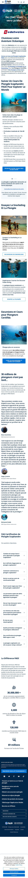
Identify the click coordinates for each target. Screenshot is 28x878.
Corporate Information (9, 813)
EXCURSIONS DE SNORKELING (14, 254)
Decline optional (14, 872)
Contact (22, 829)
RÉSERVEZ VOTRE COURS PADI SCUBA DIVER (14, 169)
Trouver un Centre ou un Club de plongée (12, 782)
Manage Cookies (14, 868)
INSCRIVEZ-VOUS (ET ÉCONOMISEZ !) (14, 771)
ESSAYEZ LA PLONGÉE (14, 299)
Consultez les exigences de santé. (14, 189)
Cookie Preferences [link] (14, 832)
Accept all (14, 875)
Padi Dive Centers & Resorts (10, 816)
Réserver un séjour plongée (11, 795)
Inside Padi (5, 810)
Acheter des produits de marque (12, 799)
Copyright (17, 829)
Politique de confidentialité (13, 827)
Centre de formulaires (8, 829)
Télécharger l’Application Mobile (12, 802)
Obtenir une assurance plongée (12, 792)
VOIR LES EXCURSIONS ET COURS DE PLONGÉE (14, 361)
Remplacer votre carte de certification (10, 787)
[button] (12, 179)
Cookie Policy (18, 865)
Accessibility (22, 827)
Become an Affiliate (8, 806)
